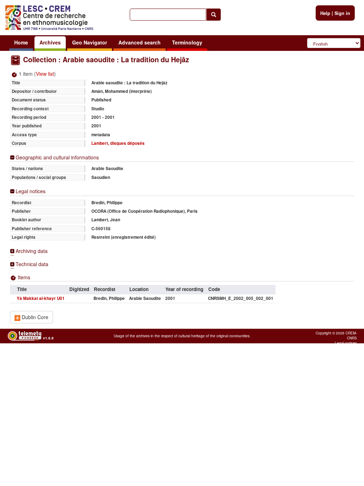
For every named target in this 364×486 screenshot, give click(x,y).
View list (45, 73)
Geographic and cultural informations (57, 157)
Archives (50, 42)
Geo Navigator (89, 42)
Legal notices (31, 191)
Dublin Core (34, 317)
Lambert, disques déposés (118, 143)
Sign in (342, 13)
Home (21, 42)
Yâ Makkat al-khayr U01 (41, 298)
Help (325, 13)
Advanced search (139, 42)
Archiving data (32, 251)
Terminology (187, 42)
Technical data (32, 264)
